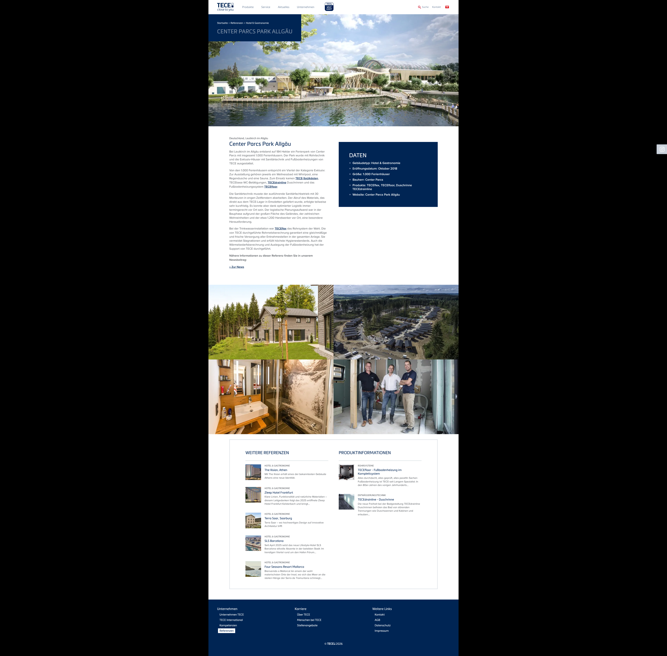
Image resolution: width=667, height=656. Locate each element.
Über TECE (303, 614)
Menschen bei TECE (309, 620)
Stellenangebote (307, 625)
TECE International (231, 620)
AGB (377, 620)
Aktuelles (283, 7)
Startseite (222, 23)
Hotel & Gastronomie (257, 23)
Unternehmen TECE (232, 614)
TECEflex (280, 229)
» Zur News (236, 267)
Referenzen (237, 23)
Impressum (382, 631)
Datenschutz (383, 625)
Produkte (248, 7)
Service (265, 7)
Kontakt (436, 7)
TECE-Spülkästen (306, 178)
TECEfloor (270, 187)
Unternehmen (305, 7)
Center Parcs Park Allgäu (382, 194)
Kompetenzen (228, 625)
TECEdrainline (277, 183)
